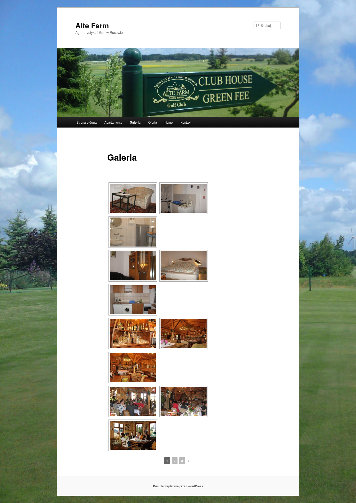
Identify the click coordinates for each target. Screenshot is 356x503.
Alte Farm (92, 25)
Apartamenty (113, 122)
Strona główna (87, 122)
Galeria (135, 122)
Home (168, 122)
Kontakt (185, 122)
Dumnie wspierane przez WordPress (178, 486)
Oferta (152, 122)
